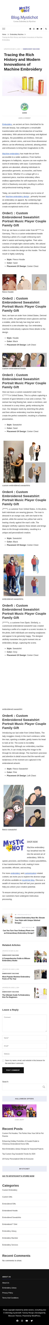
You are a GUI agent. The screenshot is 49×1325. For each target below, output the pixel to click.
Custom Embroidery (9, 1190)
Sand (15, 263)
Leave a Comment (24, 118)
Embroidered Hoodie (10, 1211)
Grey (12, 652)
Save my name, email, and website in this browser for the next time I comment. (25, 1061)
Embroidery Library (9, 1231)
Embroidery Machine (31, 49)
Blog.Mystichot (24, 17)
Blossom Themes (15, 1316)
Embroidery (7, 124)
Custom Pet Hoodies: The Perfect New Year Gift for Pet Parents (23, 1134)
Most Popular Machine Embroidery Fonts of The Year (16, 978)
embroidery (15, 873)
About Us (5, 1283)
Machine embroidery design (17, 196)
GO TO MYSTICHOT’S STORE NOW (18, 1176)
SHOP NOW (32, 842)
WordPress (36, 1316)
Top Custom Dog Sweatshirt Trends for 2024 (18, 1154)
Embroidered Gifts (9, 1204)
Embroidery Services (10, 1245)
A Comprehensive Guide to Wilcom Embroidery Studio (16, 959)
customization (30, 873)
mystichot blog (28, 880)
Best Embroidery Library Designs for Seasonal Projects (22, 1149)
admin (24, 113)
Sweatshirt (14, 425)
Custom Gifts (7, 1197)
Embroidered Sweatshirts (11, 1217)
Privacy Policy (7, 1293)
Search (5, 1082)
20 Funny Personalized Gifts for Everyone (17, 1159)
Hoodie (13, 338)
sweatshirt (27, 392)
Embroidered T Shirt (9, 1224)
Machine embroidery (11, 154)
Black (15, 341)
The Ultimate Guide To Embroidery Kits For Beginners (16, 996)
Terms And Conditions (10, 1298)
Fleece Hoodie (16, 259)
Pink (12, 772)
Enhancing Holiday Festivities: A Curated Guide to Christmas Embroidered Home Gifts (20, 1142)
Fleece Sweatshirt (17, 769)
